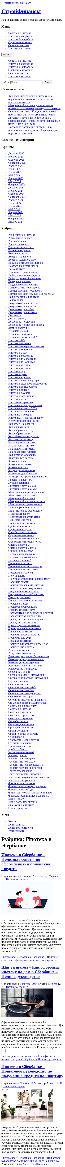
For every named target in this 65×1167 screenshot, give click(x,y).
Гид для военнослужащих (23, 284)
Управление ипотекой (21, 752)
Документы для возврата (23, 303)
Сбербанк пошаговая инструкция (28, 677)
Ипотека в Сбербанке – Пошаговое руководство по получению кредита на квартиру (32, 1071)
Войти (12, 821)
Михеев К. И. (55, 1083)
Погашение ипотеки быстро (25, 566)
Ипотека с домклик (19, 392)
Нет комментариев (17, 879)
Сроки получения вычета (23, 733)
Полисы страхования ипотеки (26, 585)
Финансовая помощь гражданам (27, 786)
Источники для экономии (23, 420)
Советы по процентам (21, 715)
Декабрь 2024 (16, 187)
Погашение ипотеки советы (24, 569)
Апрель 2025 (15, 178)
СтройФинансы (21, 11)
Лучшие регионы (18, 482)
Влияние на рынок (19, 250)
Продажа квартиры (19, 640)
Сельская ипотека (18, 45)
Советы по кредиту (19, 712)
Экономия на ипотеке (21, 804)
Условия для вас (17, 755)
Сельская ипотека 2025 (22, 687)
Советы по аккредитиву (22, 705)
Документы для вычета (22, 306)
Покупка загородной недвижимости (29, 578)
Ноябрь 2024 (15, 190)
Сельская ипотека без (21, 690)
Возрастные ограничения (23, 265)
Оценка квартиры (18, 544)
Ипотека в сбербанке (20, 36)
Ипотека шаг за (17, 399)
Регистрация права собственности (28, 656)
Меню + (7, 54)
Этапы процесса (18, 808)
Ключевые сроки (18, 467)
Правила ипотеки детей (22, 609)
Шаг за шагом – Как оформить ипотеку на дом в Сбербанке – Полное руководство (30, 972)
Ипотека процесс (18, 389)
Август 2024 (15, 199)
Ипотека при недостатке (22, 386)
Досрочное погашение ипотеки (26, 324)
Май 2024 (14, 209)
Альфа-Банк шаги (18, 241)
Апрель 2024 (15, 212)
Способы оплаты (18, 721)
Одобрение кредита (20, 529)
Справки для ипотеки (21, 724)
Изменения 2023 (18, 330)
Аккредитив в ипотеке (21, 234)
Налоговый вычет (19, 513)
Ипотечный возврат (20, 414)
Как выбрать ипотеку (21, 430)
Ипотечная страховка (20, 402)
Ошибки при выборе (20, 550)
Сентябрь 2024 (17, 196)
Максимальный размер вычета (26, 492)
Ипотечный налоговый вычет (26, 417)
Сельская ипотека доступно (24, 693)
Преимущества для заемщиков (26, 619)
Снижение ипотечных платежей (27, 702)
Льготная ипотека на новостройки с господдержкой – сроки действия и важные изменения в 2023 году (34, 120)
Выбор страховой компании (24, 278)
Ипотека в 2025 (17, 352)
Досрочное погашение (21, 321)
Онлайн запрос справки (22, 532)
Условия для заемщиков (22, 758)
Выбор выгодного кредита (24, 275)
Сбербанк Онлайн (19, 671)
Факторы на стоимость (21, 783)
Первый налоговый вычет (23, 557)
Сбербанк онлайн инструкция (26, 674)
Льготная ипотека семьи (22, 488)
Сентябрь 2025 (17, 162)
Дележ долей (16, 299)
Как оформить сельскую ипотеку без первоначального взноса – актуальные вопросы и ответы (31, 99)
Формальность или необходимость (28, 795)
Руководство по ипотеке (22, 668)
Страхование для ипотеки (23, 739)
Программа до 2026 (19, 637)
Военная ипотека (18, 253)
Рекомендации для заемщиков (26, 659)
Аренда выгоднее (18, 244)
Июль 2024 (14, 203)
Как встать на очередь (21, 423)
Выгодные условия (19, 281)
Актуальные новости (20, 237)
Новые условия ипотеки (22, 523)
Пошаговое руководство (22, 606)
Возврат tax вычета (19, 256)
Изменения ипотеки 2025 (23, 337)
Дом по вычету (17, 318)
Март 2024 (14, 215)
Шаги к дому (16, 798)
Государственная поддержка (25, 290)
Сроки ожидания (18, 730)
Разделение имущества (21, 653)
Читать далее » (30, 958)
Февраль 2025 (16, 184)
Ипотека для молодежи (22, 358)
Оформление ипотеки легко (24, 541)
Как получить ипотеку (21, 448)
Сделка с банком (18, 681)
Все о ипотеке (16, 268)
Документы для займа (21, 309)
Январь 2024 (15, 221)
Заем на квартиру (18, 327)
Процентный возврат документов (28, 643)
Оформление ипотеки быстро (25, 538)
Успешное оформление (21, 780)
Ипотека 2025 (16, 340)
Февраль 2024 (16, 218)
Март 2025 (14, 181)
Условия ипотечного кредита (25, 764)
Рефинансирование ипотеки (25, 665)
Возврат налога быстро (22, 259)
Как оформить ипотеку (22, 442)
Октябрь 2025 (16, 159)
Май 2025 (14, 175)
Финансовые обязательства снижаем (30, 792)
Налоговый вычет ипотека (24, 516)
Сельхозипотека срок (20, 696)
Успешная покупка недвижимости (28, 777)
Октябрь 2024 (16, 193)
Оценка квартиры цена (22, 547)
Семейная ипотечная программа (27, 699)
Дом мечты (14, 315)
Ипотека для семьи (19, 48)
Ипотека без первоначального (26, 346)
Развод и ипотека (18, 650)
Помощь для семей (19, 597)
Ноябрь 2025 (15, 156)
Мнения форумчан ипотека (24, 507)
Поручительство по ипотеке (25, 600)
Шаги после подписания (22, 801)
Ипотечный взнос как (21, 411)
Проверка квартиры (20, 631)
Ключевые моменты (20, 464)
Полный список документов (25, 588)
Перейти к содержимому (16, 2)
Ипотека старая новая (21, 396)
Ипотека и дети (17, 374)
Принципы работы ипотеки (24, 628)
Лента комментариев (20, 827)
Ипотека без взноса (19, 343)
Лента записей (16, 824)
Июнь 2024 (14, 206)
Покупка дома (16, 575)
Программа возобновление (24, 634)
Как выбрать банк (18, 426)
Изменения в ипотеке (21, 334)
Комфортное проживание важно (27, 476)
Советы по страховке (20, 718)
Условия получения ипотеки (25, 767)
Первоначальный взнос (22, 554)
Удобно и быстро (18, 749)
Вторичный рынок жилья (23, 272)
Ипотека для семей (19, 365)
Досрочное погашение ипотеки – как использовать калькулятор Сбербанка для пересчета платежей (32, 130)
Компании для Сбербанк (22, 473)
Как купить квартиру (20, 439)
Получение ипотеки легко (23, 591)
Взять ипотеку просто (21, 247)
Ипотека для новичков (21, 361)
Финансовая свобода (20, 789)
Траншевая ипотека (19, 746)
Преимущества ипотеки (22, 622)
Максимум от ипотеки (21, 495)
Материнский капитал (21, 498)
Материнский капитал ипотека (26, 501)
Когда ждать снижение (21, 470)
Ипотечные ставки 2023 (22, 408)
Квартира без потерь (20, 457)
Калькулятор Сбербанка (22, 454)
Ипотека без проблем (20, 39)
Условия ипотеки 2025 (21, 761)
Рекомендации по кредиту (23, 662)
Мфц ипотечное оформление (25, 510)
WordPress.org (16, 830)
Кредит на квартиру (20, 479)
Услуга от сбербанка (20, 770)
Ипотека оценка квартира (23, 380)
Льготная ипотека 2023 (22, 485)
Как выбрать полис (19, 433)
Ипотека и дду (16, 371)
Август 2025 (15, 165)
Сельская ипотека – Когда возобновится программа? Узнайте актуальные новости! (33, 113)
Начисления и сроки (20, 519)
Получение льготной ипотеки (26, 594)
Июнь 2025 (14, 172)
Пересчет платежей (19, 560)
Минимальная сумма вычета (25, 504)
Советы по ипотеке (19, 32)
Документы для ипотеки (22, 312)
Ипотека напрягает (19, 377)
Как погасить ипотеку (21, 445)
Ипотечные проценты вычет (25, 405)
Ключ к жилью (17, 461)
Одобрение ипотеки (20, 42)
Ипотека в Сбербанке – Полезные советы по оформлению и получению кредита (26, 862)
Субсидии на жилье (20, 743)
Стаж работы (16, 736)
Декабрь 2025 (16, 153)
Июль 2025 (14, 168)
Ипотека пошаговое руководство (27, 383)
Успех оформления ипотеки (24, 773)
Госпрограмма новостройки (24, 287)
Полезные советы (18, 581)
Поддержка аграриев (20, 572)
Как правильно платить (22, 451)
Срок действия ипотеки (22, 727)
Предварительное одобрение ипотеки (30, 612)
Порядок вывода (18, 603)
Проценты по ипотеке (21, 646)
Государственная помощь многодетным (31, 293)
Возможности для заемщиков (25, 262)
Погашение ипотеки (20, 563)
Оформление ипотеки (21, 535)
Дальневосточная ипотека (23, 296)
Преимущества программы (24, 625)
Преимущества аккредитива (25, 615)
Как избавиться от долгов (23, 436)
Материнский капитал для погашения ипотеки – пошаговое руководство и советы (34, 107)
